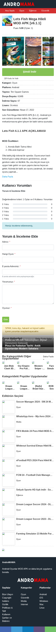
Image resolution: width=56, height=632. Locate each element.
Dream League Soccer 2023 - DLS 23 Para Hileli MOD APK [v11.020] (35, 519)
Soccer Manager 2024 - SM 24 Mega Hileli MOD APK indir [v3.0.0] (35, 401)
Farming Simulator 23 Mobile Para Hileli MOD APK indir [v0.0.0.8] (35, 533)
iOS (41, 597)
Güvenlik (45, 10)
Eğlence (32, 10)
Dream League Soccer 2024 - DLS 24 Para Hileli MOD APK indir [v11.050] (35, 504)
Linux (42, 607)
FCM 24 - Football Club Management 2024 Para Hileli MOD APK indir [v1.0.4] (35, 475)
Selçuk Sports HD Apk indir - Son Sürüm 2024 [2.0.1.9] (35, 489)
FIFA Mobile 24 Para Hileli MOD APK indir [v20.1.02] (35, 431)
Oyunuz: (7, 308)
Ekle (6, 319)
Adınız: (6, 242)
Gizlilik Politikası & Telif (7, 607)
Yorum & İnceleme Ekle (13, 191)
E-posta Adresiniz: (11, 266)
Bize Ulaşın (7, 594)
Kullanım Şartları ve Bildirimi (7, 617)
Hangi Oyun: (8, 254)
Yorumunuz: (8, 281)
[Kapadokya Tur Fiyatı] (3, 549)
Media (24, 601)
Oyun (21, 10)
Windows (43, 601)
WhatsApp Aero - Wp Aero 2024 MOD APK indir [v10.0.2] (35, 416)
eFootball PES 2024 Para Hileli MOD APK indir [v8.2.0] (35, 460)
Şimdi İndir (29, 71)
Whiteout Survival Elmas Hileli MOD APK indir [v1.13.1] (35, 445)
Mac (41, 604)
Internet (24, 604)
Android (43, 594)
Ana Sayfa (10, 10)
